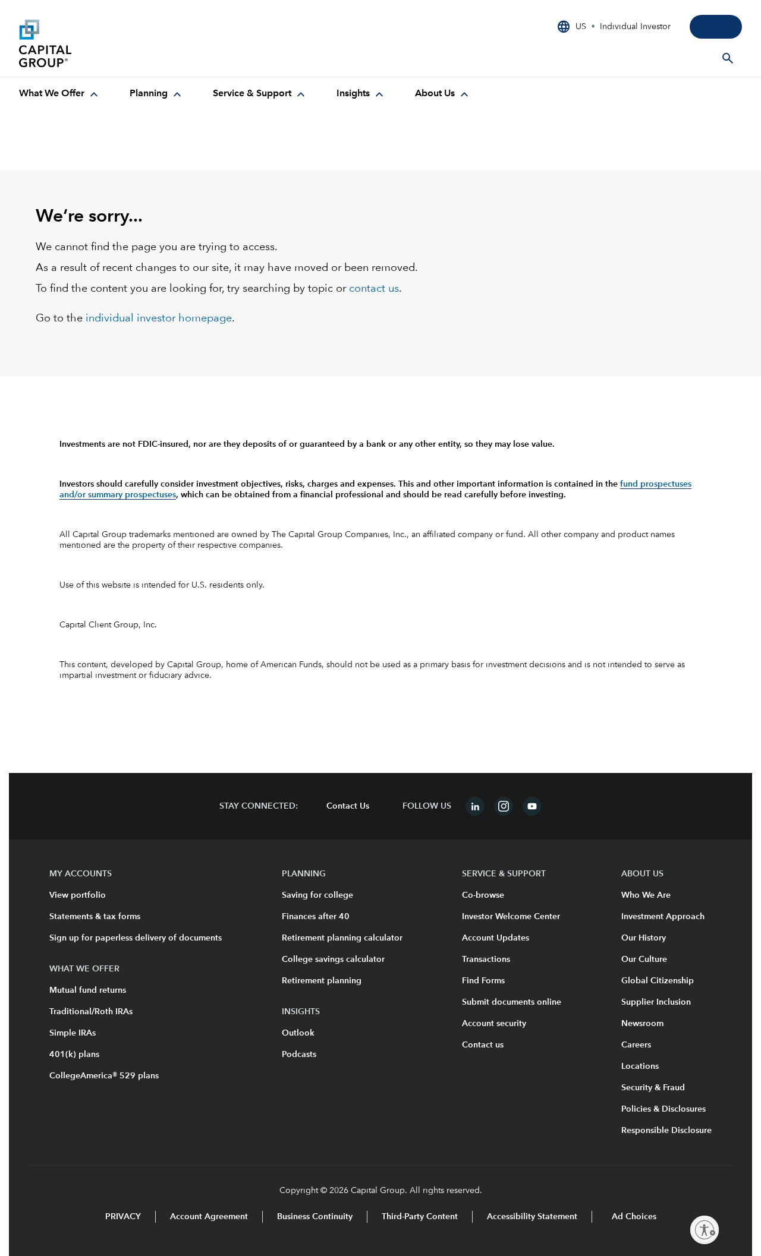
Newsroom (642, 1024)
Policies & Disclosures (663, 1109)
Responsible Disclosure (666, 1130)
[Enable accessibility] (704, 1230)
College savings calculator (333, 959)
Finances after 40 (316, 917)
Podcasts (299, 1054)
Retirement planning (321, 981)
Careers (636, 1045)
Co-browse (483, 895)
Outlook (298, 1033)
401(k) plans (74, 1054)
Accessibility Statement (532, 1217)
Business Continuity (315, 1217)
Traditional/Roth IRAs (91, 1012)
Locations (640, 1066)
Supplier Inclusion (656, 1002)
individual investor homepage (159, 318)
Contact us (483, 1045)
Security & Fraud (653, 1088)
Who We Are (646, 895)
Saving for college (317, 895)
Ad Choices (632, 1217)
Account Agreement (209, 1217)
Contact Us (347, 806)
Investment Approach (663, 917)
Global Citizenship (657, 981)
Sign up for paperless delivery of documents (135, 938)
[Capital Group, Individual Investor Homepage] (108, 43)
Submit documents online (511, 1002)
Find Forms (483, 981)
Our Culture (644, 959)
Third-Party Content (420, 1217)
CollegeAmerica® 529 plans (104, 1076)
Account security (494, 1024)
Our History (643, 938)
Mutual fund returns (87, 990)
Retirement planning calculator (342, 938)
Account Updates (495, 938)
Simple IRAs (72, 1033)
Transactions (486, 959)
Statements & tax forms (94, 917)
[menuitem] (60, 94)
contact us (374, 288)
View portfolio (77, 895)
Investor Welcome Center (511, 917)
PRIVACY (123, 1217)
